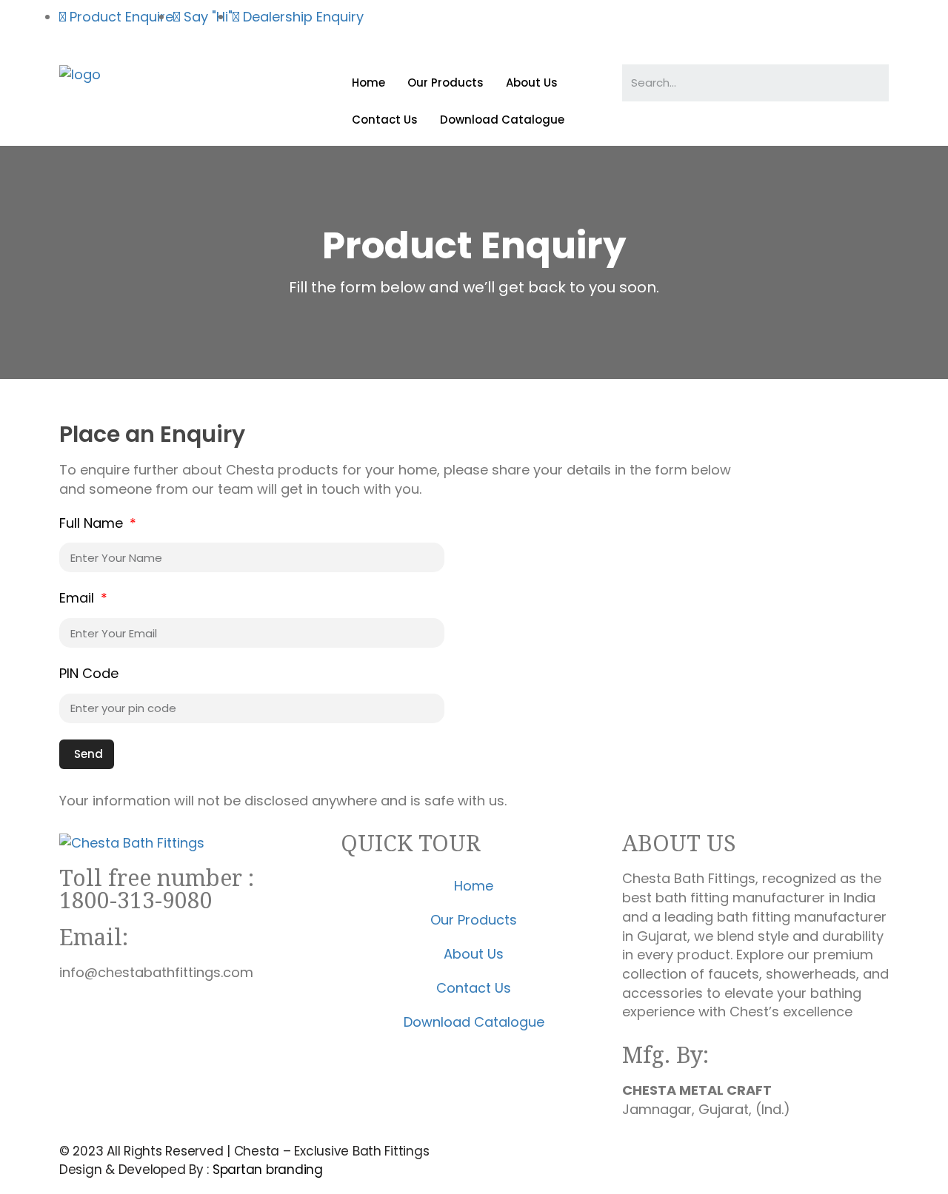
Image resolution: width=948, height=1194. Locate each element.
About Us (532, 82)
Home (368, 82)
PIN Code (88, 673)
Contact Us (385, 119)
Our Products (445, 82)
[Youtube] (581, 25)
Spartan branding (268, 1169)
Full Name (93, 523)
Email (78, 597)
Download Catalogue (502, 119)
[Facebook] (499, 25)
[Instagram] (540, 25)
